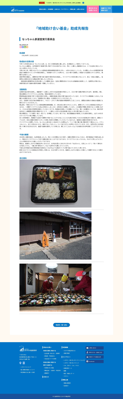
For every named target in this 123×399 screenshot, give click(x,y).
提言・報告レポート (69, 373)
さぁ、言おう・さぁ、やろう (71, 365)
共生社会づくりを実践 (50, 359)
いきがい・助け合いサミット (71, 363)
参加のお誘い (43, 9)
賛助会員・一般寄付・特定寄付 (52, 370)
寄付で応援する (47, 365)
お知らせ (57, 9)
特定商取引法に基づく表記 (28, 372)
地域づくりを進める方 (106, 9)
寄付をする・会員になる (95, 352)
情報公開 (72, 9)
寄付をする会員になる (93, 9)
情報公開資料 (67, 383)
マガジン (66, 376)
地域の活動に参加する (49, 351)
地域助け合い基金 (49, 368)
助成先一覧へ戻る (61, 325)
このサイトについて (26, 367)
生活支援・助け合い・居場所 (52, 353)
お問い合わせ (80, 9)
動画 (65, 371)
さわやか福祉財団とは (69, 350)
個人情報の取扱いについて (28, 370)
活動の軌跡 (67, 353)
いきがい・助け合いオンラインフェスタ (74, 360)
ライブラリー (65, 9)
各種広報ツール (68, 368)
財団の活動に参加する (49, 362)
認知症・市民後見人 (49, 356)
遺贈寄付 (46, 373)
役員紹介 (66, 386)
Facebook (91, 361)
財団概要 (50, 9)
